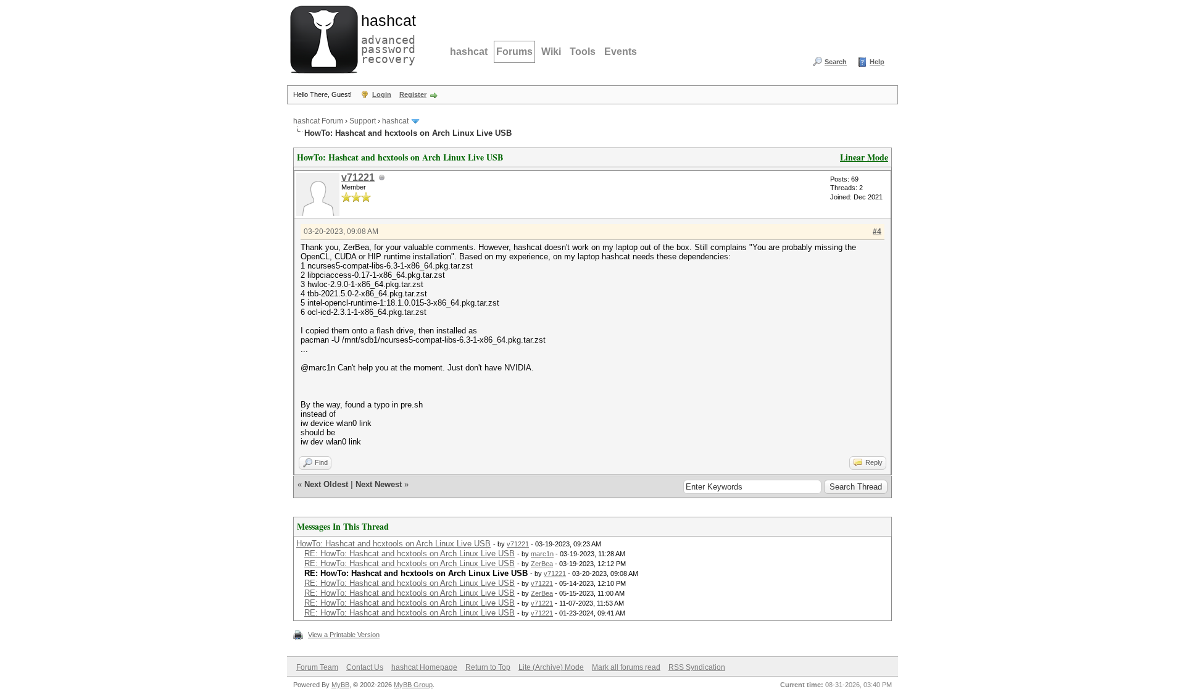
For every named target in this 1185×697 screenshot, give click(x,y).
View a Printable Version (344, 634)
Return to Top (487, 667)
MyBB (340, 684)
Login (381, 94)
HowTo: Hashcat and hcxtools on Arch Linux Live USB (393, 543)
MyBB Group (413, 684)
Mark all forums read (626, 667)
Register (412, 94)
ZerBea (542, 563)
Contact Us (364, 667)
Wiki (551, 51)
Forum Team (317, 667)
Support (362, 121)
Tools (583, 51)
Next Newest (379, 484)
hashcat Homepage (424, 667)
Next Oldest (326, 484)
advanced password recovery (385, 38)
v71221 (358, 177)
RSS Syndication (696, 667)
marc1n (542, 553)
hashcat (469, 51)
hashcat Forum (318, 121)
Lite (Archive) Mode (551, 667)
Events (620, 51)
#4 (877, 231)
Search (836, 61)
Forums (514, 51)
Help (877, 61)
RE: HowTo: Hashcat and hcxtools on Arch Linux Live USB (409, 553)
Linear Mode (864, 157)
